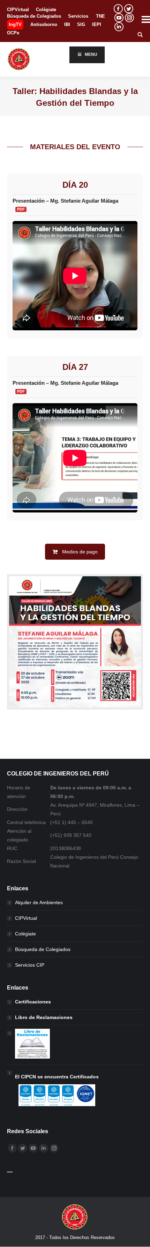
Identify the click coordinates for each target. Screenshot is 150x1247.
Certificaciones (33, 1001)
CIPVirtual (26, 918)
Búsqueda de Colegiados (42, 949)
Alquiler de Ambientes (39, 902)
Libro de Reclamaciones (44, 1017)
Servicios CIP (29, 965)
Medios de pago (80, 551)
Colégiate (25, 933)
